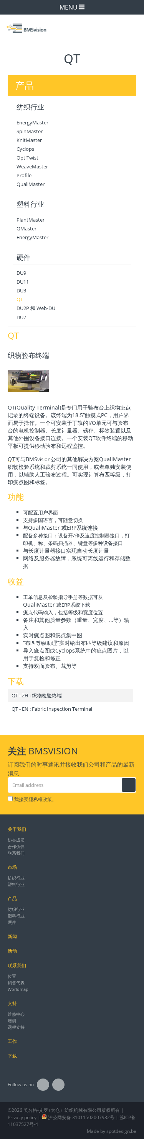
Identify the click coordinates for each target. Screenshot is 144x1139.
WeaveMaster (32, 166)
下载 (12, 1056)
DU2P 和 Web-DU (36, 308)
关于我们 (17, 829)
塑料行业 (30, 204)
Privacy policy (22, 1117)
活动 (12, 951)
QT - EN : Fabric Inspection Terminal (52, 708)
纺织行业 (30, 106)
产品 (12, 898)
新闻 (12, 936)
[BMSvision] (72, 28)
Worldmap (18, 989)
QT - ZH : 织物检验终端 (37, 695)
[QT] (29, 381)
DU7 (21, 317)
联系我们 (16, 853)
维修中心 (16, 1014)
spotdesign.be (121, 1131)
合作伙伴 (16, 846)
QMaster (26, 228)
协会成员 (16, 840)
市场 (12, 867)
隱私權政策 (40, 799)
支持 (12, 1003)
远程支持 (16, 1027)
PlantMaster (31, 219)
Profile (24, 175)
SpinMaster (30, 131)
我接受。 (35, 799)
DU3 (21, 290)
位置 (12, 976)
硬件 (23, 257)
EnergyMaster (32, 122)
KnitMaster (29, 140)
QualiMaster (31, 184)
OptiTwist (27, 157)
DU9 (21, 272)
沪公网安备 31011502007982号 (80, 1117)
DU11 (23, 281)
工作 (12, 1041)
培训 (12, 1020)
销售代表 (16, 983)
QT (20, 299)
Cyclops (25, 148)
